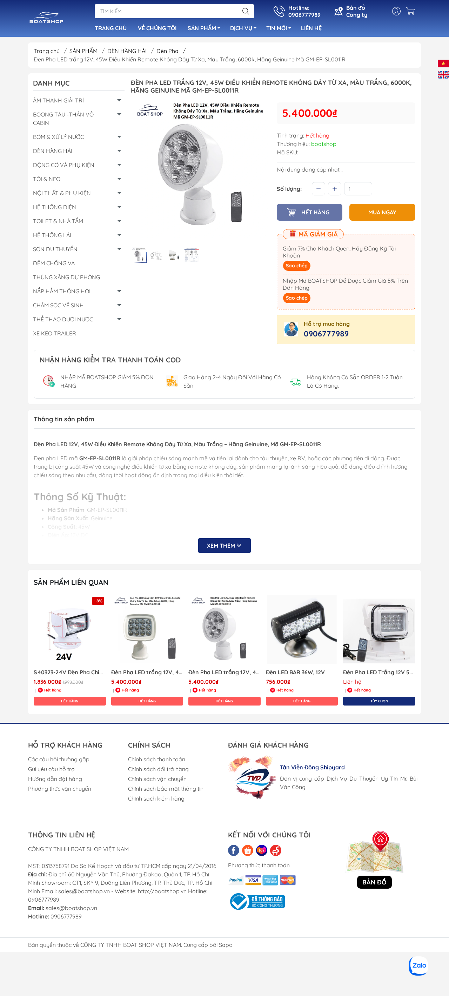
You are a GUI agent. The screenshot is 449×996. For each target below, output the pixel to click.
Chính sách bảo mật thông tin (165, 788)
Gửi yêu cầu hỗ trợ (51, 769)
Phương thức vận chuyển (59, 788)
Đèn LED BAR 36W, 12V (295, 672)
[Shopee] (247, 850)
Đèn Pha (171, 50)
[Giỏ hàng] (412, 11)
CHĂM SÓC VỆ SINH (58, 305)
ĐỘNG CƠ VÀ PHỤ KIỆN (63, 164)
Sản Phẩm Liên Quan (71, 582)
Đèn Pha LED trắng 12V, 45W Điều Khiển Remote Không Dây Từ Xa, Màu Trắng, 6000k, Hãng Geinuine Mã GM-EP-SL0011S (147, 672)
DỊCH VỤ (241, 28)
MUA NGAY (382, 212)
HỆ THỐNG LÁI (52, 235)
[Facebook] (233, 850)
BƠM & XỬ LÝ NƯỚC (58, 136)
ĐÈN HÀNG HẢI (127, 50)
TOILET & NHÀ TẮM (58, 221)
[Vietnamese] (443, 62)
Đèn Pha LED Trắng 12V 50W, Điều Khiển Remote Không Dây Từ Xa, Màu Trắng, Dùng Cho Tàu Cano (379, 672)
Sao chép (297, 265)
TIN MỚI (276, 28)
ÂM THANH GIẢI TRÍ (58, 100)
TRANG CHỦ (111, 28)
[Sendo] (275, 850)
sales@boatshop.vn (71, 907)
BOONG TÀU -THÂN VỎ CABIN (63, 118)
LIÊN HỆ (311, 28)
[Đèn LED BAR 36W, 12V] (302, 631)
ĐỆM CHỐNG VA (54, 263)
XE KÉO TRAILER (54, 333)
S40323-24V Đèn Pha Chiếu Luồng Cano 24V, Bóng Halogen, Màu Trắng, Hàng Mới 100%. (70, 672)
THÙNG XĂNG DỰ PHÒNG (66, 277)
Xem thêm (221, 545)
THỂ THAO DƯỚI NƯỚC (63, 319)
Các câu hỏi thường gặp (58, 759)
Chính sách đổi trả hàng (158, 769)
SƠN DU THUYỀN (55, 249)
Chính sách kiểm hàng (156, 798)
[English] (443, 74)
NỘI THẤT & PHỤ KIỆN (62, 192)
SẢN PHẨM (202, 28)
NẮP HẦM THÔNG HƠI (62, 291)
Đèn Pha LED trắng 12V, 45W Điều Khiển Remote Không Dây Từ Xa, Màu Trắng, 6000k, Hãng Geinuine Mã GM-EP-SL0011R (224, 672)
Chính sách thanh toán (156, 759)
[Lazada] (261, 850)
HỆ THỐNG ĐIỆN (54, 206)
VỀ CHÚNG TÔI (157, 28)
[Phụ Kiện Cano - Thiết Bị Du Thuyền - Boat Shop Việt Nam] (46, 18)
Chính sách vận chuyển (157, 778)
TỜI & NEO (46, 178)
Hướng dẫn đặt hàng (55, 778)
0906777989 (326, 334)
